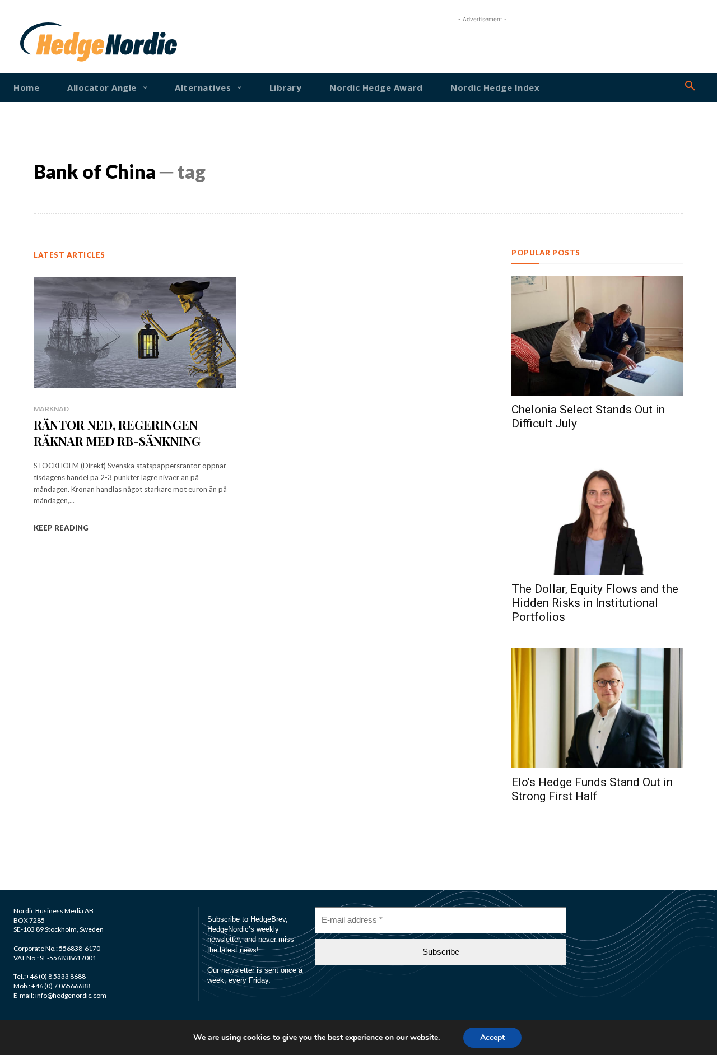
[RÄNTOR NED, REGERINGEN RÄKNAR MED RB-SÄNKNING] (135, 332)
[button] (690, 86)
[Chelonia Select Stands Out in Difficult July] (597, 336)
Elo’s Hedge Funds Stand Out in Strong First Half (592, 789)
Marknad (51, 409)
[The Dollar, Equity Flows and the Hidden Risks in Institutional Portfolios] (597, 514)
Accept (492, 1037)
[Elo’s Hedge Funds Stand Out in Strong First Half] (597, 708)
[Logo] (49, 42)
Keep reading (61, 527)
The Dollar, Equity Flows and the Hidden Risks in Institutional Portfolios (594, 603)
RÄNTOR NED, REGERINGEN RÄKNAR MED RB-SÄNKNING (117, 432)
